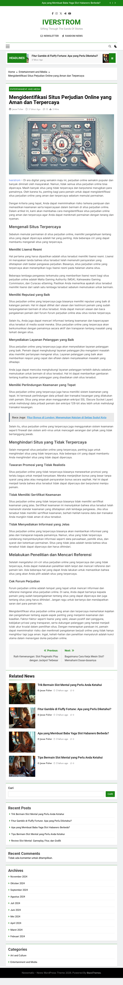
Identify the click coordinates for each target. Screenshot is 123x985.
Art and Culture (18, 955)
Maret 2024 (16, 929)
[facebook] (52, 14)
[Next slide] (115, 3)
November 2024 (18, 876)
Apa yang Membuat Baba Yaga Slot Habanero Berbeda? (71, 3)
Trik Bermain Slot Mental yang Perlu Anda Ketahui (70, 685)
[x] (61, 14)
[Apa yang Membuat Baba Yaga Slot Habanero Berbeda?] (99, 60)
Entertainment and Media (25, 89)
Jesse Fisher (17, 109)
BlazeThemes (94, 972)
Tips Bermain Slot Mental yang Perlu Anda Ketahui (70, 757)
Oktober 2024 (17, 883)
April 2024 (15, 923)
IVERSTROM (61, 22)
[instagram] (56, 14)
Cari (11, 788)
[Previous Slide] (110, 3)
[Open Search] (110, 46)
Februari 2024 (17, 936)
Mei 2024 (15, 916)
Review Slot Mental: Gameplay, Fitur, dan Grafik (36, 840)
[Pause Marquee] (112, 58)
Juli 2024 (15, 903)
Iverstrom (14, 180)
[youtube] (69, 14)
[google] (65, 14)
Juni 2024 (15, 910)
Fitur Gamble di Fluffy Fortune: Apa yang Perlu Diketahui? (55, 55)
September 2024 (19, 890)
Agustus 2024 (17, 896)
